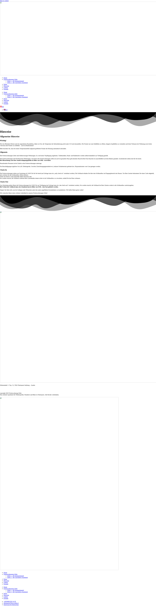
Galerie (6, 87)
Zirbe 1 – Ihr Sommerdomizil (15, 81)
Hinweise (6, 86)
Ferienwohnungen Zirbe (10, 79)
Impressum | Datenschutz (7, 390)
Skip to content (4, 1)
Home (5, 78)
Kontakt (6, 89)
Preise (5, 84)
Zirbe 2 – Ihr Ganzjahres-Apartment (17, 82)
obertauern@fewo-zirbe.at (7, 388)
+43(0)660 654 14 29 (6, 387)
